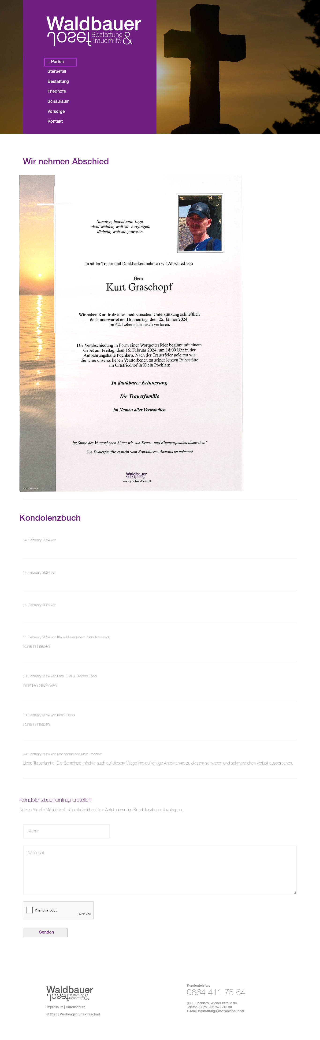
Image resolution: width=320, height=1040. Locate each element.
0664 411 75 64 (216, 993)
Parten (57, 62)
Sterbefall (57, 72)
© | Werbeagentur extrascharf (73, 1014)
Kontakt (55, 122)
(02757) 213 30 (220, 1007)
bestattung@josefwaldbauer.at (221, 1011)
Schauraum (59, 102)
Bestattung (58, 82)
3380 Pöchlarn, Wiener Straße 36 (212, 1003)
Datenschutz (75, 1007)
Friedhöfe (57, 92)
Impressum (54, 1007)
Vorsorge (56, 112)
